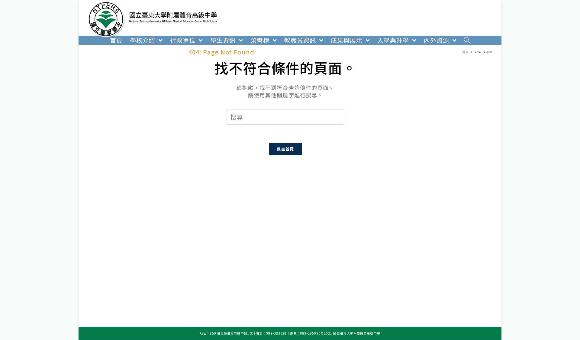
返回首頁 (285, 149)
